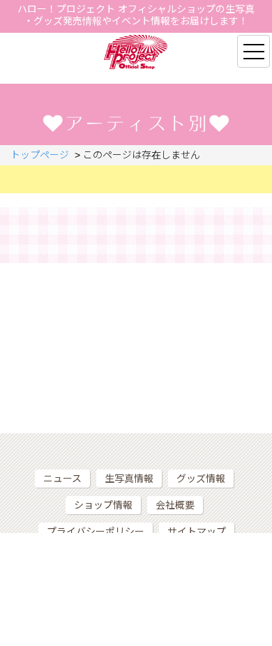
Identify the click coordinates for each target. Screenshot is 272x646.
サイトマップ (196, 531)
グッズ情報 (200, 478)
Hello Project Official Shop (136, 52)
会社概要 (175, 505)
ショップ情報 (103, 505)
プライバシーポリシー (95, 531)
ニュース (62, 478)
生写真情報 (129, 478)
